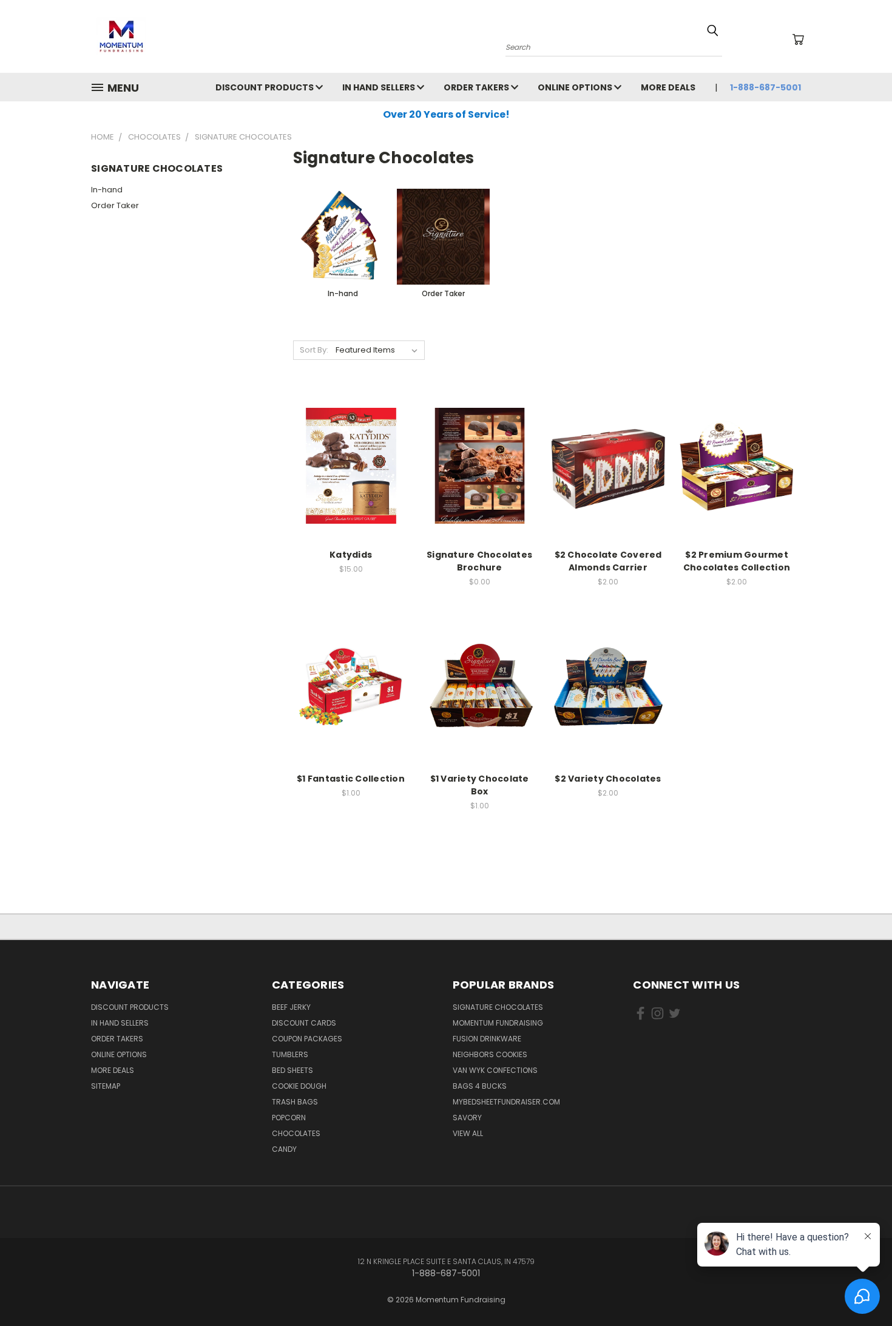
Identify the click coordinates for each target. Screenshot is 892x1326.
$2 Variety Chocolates (608, 779)
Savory (467, 1117)
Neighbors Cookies (490, 1054)
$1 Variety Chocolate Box (479, 785)
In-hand (107, 189)
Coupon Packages (307, 1038)
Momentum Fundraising (498, 1023)
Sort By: (314, 350)
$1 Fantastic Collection (351, 779)
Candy (284, 1149)
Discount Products (265, 87)
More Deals (668, 87)
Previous (860, 1288)
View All (468, 1133)
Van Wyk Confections (495, 1070)
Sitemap (105, 1086)
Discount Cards (304, 1023)
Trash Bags (295, 1102)
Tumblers (290, 1054)
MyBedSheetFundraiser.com (506, 1102)
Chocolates (296, 1133)
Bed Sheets (292, 1070)
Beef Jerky (291, 1007)
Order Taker (115, 205)
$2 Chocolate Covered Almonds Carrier (608, 561)
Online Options (576, 87)
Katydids (350, 555)
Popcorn (289, 1117)
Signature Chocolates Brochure (479, 561)
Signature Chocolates (498, 1007)
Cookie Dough (299, 1086)
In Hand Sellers (379, 87)
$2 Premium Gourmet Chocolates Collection (736, 561)
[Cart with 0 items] (798, 39)
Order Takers (477, 87)
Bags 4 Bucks (480, 1086)
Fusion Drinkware (487, 1038)
